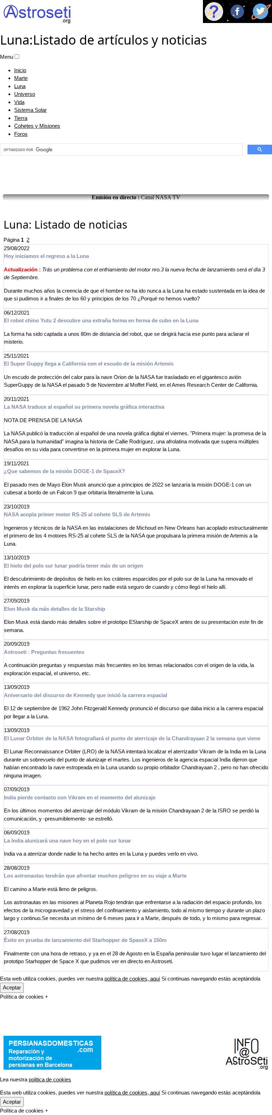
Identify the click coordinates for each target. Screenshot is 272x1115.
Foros (21, 134)
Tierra (20, 118)
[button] (17, 56)
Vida (19, 102)
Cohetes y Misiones (37, 126)
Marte (21, 78)
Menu (6, 57)
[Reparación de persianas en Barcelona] (52, 1053)
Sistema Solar (30, 110)
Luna (20, 86)
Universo (24, 94)
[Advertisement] (136, 173)
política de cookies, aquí (132, 979)
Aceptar (12, 987)
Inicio (20, 70)
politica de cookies (50, 1079)
